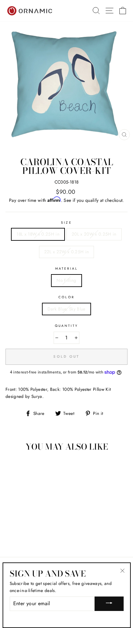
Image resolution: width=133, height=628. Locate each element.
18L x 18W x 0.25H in (37, 234)
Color (66, 297)
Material (66, 268)
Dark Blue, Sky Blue (66, 309)
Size (66, 222)
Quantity (66, 325)
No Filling (66, 280)
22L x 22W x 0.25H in (66, 251)
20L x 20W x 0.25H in (94, 234)
